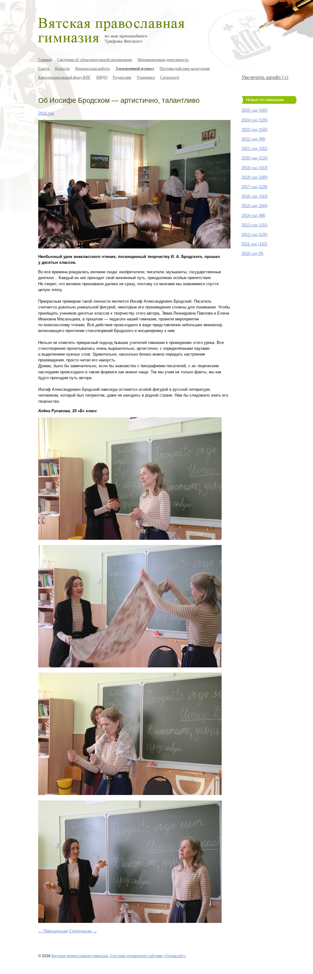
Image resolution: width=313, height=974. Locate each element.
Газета (44, 68)
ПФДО (101, 77)
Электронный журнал (134, 68)
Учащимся (146, 77)
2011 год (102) (254, 244)
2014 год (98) (253, 215)
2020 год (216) (254, 158)
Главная (45, 59)
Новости (62, 68)
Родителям (122, 77)
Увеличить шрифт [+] (265, 76)
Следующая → (83, 931)
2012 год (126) (254, 234)
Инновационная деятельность (163, 59)
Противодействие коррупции (185, 68)
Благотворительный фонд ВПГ (64, 77)
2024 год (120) (254, 120)
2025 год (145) (254, 110)
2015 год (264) (254, 205)
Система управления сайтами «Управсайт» (148, 956)
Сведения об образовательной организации (94, 59)
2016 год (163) (254, 196)
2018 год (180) (254, 177)
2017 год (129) (254, 187)
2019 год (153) (254, 168)
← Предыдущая (53, 931)
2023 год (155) (254, 129)
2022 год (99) (253, 139)
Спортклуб (169, 77)
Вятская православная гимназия (79, 956)
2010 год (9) (252, 253)
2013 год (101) (254, 225)
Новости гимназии (265, 99)
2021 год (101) (254, 148)
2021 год (46, 113)
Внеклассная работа (92, 68)
